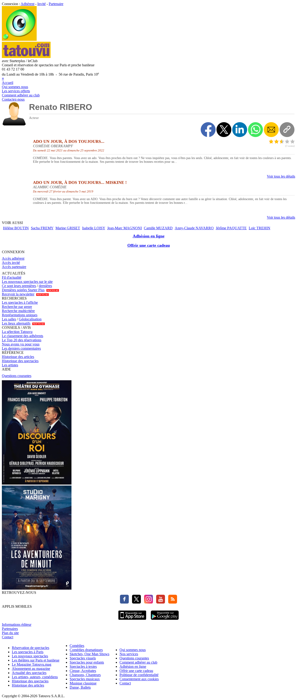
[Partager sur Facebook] (208, 129)
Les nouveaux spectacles (30, 656)
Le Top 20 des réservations (21, 340)
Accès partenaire (14, 267)
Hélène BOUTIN (16, 228)
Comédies (77, 646)
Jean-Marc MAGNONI (124, 228)
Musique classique (83, 683)
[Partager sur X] (223, 129)
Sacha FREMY (42, 228)
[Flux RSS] (171, 602)
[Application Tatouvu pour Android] (165, 620)
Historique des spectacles (20, 361)
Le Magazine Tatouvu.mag (31, 664)
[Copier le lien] (287, 129)
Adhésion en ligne (149, 236)
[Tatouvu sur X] (135, 602)
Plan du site (10, 633)
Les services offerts (16, 91)
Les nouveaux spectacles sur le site (27, 282)
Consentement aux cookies (139, 679)
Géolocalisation (30, 319)
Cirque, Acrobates (83, 671)
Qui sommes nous (15, 87)
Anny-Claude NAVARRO (194, 228)
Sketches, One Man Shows (89, 654)
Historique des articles (18, 357)
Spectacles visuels (83, 658)
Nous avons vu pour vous (20, 344)
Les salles (9, 319)
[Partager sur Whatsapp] (255, 129)
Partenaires (10, 629)
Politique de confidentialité (138, 675)
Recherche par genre (17, 307)
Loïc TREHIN (259, 228)
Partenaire (56, 4)
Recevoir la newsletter (18, 294)
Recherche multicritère (18, 311)
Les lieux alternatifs (16, 323)
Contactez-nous (13, 99)
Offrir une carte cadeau (148, 245)
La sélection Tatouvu (17, 332)
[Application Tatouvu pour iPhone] (132, 620)
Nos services (128, 654)
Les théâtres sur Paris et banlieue (35, 660)
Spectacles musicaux (85, 679)
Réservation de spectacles (30, 648)
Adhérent (27, 4)
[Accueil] (19, 40)
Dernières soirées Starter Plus (23, 290)
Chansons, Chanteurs (85, 675)
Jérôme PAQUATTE (231, 228)
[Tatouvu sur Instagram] (147, 602)
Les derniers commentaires (21, 348)
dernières (45, 286)
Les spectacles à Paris (27, 652)
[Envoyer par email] (271, 129)
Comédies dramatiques (86, 650)
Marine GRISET (67, 228)
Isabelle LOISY (93, 228)
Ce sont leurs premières (19, 286)
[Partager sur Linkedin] (239, 129)
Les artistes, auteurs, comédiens (35, 677)
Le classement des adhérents (22, 336)
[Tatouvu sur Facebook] (124, 602)
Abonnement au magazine (31, 669)
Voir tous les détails (281, 176)
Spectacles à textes (83, 666)
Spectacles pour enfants (87, 662)
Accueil (7, 83)
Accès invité (11, 263)
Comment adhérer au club (21, 95)
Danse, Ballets (80, 687)
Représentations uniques (19, 315)
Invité (41, 4)
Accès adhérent (13, 258)
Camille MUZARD (158, 228)
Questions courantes (16, 376)
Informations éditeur (16, 624)
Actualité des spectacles (29, 673)
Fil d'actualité (11, 277)
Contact (7, 637)
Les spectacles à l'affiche (20, 302)
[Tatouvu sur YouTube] (159, 602)
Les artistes (10, 365)
